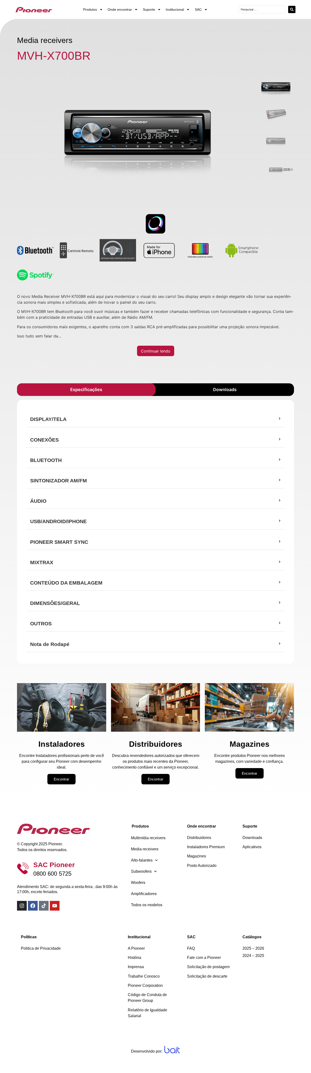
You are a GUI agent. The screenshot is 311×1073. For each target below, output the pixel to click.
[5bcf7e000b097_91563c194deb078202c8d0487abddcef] (137, 134)
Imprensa (136, 967)
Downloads (252, 838)
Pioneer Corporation (145, 985)
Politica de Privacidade (41, 948)
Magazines (196, 856)
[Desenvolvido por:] (172, 1049)
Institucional (175, 9)
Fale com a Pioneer (204, 958)
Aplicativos (251, 847)
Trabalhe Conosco (144, 976)
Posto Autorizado (201, 865)
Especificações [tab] (86, 389)
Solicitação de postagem (208, 967)
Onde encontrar (120, 9)
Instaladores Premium (206, 847)
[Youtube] (55, 906)
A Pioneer (136, 948)
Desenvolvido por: (146, 1051)
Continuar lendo (155, 351)
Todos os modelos (146, 905)
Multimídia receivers (148, 838)
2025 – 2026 (253, 948)
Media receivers (144, 849)
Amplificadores (144, 894)
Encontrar (61, 779)
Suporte (149, 9)
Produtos (90, 9)
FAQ (191, 948)
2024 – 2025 (253, 956)
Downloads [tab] (225, 389)
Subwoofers (141, 871)
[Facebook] (33, 906)
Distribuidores (199, 838)
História (134, 958)
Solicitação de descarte (207, 976)
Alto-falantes (142, 860)
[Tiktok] (44, 906)
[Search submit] (291, 9)
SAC (198, 9)
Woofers (138, 882)
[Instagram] (22, 906)
